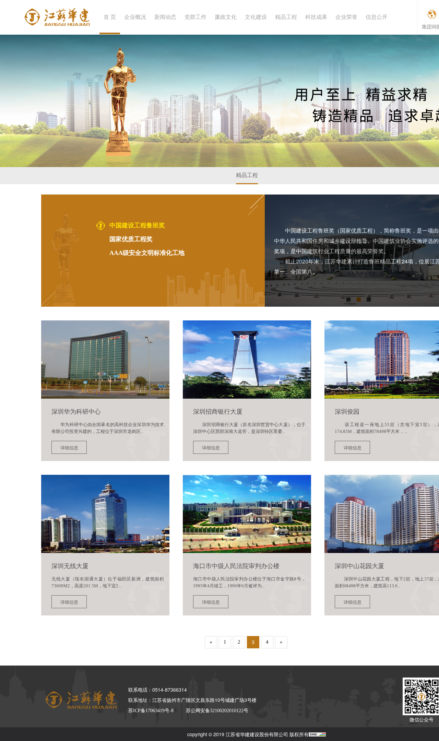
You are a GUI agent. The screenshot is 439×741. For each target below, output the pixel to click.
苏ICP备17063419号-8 (151, 710)
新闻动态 (165, 17)
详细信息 (69, 447)
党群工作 (195, 17)
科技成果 (316, 17)
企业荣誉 (346, 17)
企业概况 (135, 17)
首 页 (110, 17)
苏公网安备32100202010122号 (217, 710)
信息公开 (377, 17)
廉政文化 (226, 17)
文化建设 (256, 17)
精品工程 (286, 17)
